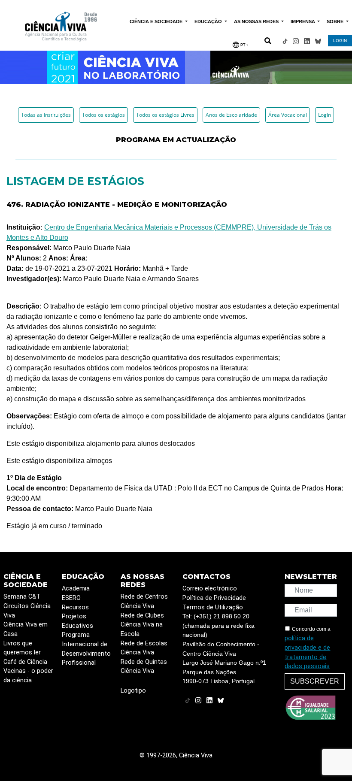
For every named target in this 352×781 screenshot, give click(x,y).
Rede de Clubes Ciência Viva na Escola (142, 625)
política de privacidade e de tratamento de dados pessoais (307, 652)
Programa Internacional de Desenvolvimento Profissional (86, 648)
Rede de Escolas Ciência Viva (144, 648)
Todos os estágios (103, 114)
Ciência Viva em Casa (25, 629)
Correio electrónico (209, 588)
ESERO (71, 598)
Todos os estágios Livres (165, 114)
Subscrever (314, 681)
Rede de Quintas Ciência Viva (144, 666)
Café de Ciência (25, 662)
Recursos (75, 607)
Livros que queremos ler (22, 648)
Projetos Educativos (77, 621)
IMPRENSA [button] (303, 21)
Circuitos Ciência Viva (27, 610)
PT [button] (242, 45)
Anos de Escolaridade (231, 114)
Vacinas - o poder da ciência (28, 675)
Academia (76, 588)
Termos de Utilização (212, 607)
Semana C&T (21, 596)
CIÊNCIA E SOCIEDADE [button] (157, 21)
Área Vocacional (287, 114)
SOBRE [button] (336, 21)
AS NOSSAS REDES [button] (257, 21)
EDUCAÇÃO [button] (208, 21)
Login (324, 114)
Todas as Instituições (46, 114)
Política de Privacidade (214, 598)
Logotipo (133, 690)
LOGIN (340, 40)
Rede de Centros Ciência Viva (144, 601)
